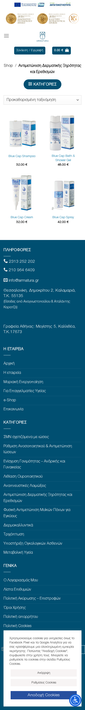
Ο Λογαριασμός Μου (21, 580)
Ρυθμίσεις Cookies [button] (43, 682)
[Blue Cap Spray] (63, 194)
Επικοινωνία (13, 409)
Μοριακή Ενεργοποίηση (23, 382)
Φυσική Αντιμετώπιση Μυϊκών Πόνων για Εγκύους (37, 513)
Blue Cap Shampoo (21, 156)
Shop (8, 66)
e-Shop (10, 400)
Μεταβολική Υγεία (18, 552)
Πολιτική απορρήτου (21, 617)
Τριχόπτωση (14, 534)
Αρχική (9, 363)
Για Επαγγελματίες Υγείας (25, 391)
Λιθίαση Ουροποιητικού (23, 476)
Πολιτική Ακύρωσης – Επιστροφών (32, 598)
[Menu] (6, 35)
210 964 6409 (21, 270)
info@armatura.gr (24, 280)
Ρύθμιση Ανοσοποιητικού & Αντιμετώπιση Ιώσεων (38, 449)
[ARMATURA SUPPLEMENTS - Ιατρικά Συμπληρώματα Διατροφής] (42, 35)
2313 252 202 (21, 261)
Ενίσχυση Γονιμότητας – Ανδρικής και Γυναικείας (34, 464)
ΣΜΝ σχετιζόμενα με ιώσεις (26, 437)
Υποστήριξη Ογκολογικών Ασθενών (33, 543)
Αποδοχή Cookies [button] (44, 695)
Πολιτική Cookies (17, 626)
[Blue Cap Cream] (22, 194)
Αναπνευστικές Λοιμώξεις (25, 486)
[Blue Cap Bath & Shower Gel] (63, 132)
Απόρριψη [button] (43, 673)
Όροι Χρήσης (15, 608)
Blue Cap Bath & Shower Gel (63, 158)
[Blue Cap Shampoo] (22, 132)
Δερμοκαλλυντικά (18, 525)
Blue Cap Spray (63, 217)
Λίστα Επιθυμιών (17, 589)
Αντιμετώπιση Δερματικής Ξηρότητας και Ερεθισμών (38, 498)
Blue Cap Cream (22, 217)
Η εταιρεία (12, 373)
